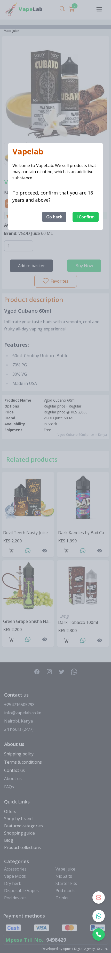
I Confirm (85, 217)
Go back (54, 217)
